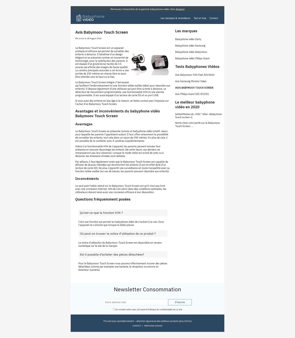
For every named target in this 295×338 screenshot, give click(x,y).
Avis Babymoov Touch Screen (194, 87)
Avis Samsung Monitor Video (190, 81)
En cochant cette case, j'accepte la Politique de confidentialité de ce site (149, 309)
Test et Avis (199, 18)
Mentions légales (153, 325)
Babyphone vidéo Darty (188, 39)
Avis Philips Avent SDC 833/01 (192, 94)
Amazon (180, 9)
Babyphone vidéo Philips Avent (192, 58)
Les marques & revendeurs (175, 18)
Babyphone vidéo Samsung (190, 45)
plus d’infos (185, 321)
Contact (213, 18)
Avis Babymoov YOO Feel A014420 (194, 74)
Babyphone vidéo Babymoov (191, 51)
